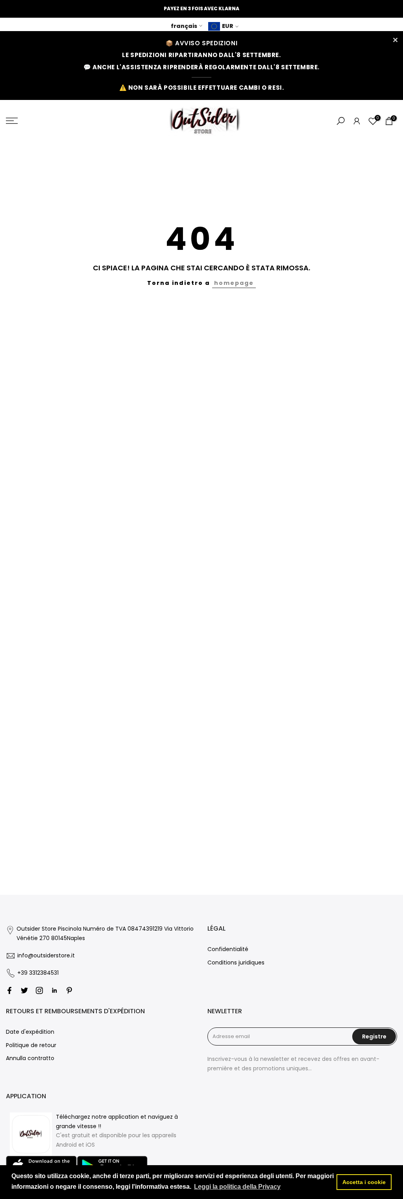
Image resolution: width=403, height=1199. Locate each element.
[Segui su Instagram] (39, 990)
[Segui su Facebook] (9, 990)
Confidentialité (227, 949)
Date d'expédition (30, 1032)
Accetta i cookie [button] (364, 1182)
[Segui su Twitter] (24, 990)
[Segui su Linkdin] (54, 990)
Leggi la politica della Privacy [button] (237, 1186)
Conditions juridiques (235, 962)
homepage (234, 283)
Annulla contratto (30, 1058)
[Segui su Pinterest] (69, 990)
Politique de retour (31, 1045)
